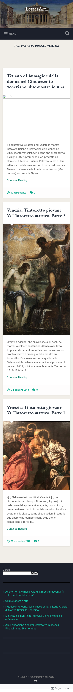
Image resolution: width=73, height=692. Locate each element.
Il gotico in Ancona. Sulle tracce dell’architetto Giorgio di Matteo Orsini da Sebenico (36, 608)
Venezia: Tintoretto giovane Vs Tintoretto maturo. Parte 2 (36, 212)
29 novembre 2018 (20, 541)
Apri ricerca (66, 33)
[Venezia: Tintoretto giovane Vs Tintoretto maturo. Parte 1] (36, 455)
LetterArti (37, 9)
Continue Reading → (19, 180)
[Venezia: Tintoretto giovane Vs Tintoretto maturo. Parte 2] (36, 279)
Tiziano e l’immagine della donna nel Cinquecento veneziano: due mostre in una (35, 81)
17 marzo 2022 (18, 192)
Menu (12, 33)
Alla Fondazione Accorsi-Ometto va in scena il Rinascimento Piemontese (32, 626)
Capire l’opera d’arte (16, 601)
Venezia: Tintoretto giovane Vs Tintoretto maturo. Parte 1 (36, 410)
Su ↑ (37, 681)
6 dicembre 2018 (20, 390)
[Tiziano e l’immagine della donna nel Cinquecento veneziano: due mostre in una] (36, 116)
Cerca (6, 569)
